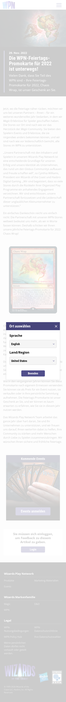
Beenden (33, 373)
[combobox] (30, 344)
